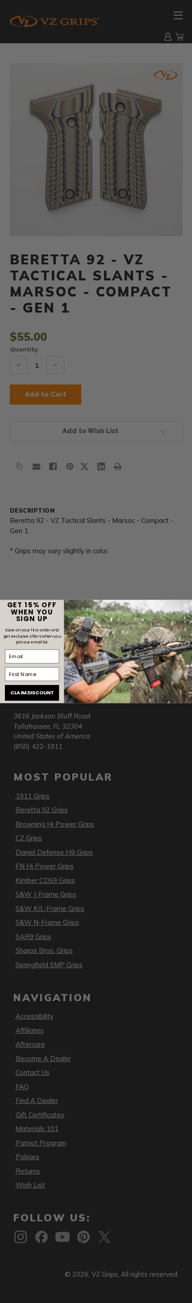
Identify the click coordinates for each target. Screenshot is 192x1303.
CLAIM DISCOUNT (32, 692)
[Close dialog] (186, 606)
